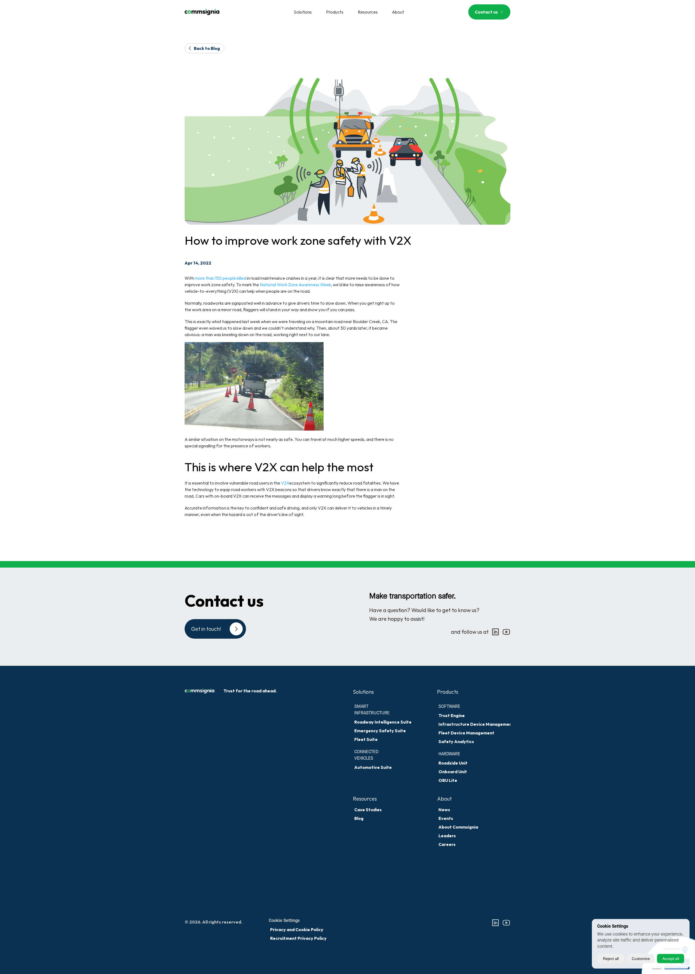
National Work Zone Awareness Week (295, 284)
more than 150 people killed (220, 278)
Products (447, 691)
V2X (285, 483)
